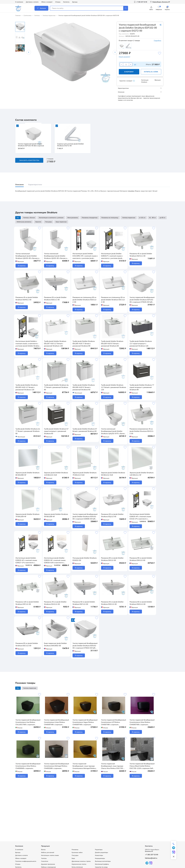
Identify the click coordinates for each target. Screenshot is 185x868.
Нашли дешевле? (124, 57)
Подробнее (157, 40)
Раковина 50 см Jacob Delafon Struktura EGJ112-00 (112, 515)
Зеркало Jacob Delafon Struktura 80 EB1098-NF (27, 474)
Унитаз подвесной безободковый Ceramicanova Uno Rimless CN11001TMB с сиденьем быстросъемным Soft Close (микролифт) (28, 722)
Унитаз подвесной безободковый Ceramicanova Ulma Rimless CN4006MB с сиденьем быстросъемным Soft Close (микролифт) (28, 766)
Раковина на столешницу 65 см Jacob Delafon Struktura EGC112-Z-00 (113, 299)
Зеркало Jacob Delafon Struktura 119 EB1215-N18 (56, 474)
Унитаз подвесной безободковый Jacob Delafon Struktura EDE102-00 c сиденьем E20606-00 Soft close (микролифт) (85, 516)
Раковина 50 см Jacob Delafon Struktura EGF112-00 (84, 603)
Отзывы (57, 2)
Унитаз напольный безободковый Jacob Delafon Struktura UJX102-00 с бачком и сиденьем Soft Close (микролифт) (28, 256)
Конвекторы (99, 855)
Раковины (75, 849)
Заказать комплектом (29, 160)
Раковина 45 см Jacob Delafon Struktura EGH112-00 (55, 603)
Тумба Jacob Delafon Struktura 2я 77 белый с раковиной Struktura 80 (28, 431)
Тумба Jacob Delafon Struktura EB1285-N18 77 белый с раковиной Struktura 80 (84, 343)
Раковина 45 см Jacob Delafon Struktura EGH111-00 (141, 255)
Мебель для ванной (47, 852)
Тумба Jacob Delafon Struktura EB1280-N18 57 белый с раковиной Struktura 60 (84, 387)
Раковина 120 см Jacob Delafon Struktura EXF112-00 (27, 603)
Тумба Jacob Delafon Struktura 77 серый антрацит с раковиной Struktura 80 (142, 387)
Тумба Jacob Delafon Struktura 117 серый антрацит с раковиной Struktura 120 (141, 343)
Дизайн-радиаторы (101, 852)
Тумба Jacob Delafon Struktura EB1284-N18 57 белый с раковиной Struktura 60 (112, 343)
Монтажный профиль (102, 864)
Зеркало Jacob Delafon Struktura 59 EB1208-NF (56, 515)
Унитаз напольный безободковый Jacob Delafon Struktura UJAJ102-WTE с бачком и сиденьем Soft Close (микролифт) (113, 431)
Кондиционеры (100, 858)
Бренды (74, 2)
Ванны (43, 849)
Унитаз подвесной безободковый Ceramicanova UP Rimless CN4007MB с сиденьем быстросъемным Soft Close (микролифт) (113, 722)
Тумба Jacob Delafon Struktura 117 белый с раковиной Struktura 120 (113, 387)
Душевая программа (48, 864)
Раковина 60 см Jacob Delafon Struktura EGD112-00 (141, 603)
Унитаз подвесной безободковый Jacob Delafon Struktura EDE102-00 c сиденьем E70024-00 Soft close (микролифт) (85, 645)
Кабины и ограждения (48, 867)
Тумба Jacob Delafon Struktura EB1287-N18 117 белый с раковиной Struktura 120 (55, 343)
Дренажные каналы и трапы (81, 861)
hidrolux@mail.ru (151, 858)
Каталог (43, 8)
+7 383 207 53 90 (151, 855)
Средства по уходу (101, 867)
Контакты (66, 2)
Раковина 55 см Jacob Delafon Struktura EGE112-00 (112, 603)
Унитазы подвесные (49, 15)
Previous (29, 52)
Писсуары (75, 855)
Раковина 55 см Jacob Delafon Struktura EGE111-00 (55, 298)
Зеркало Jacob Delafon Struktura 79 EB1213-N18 (84, 474)
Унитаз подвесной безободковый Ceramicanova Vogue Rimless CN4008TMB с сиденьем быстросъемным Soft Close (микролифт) (85, 722)
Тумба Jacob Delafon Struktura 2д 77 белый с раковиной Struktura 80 (56, 387)
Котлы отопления (77, 867)
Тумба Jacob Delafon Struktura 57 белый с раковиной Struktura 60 (85, 430)
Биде (73, 858)
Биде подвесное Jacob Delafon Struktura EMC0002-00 (55, 644)
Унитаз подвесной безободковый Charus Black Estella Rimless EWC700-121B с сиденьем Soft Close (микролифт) (142, 766)
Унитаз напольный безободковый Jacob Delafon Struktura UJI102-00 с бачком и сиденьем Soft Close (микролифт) (56, 256)
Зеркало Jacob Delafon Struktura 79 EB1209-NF (27, 515)
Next (115, 52)
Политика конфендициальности (25, 861)
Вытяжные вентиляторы (103, 861)
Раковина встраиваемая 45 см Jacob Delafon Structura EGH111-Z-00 (142, 431)
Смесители (44, 861)
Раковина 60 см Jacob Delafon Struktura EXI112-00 (112, 559)
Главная (18, 15)
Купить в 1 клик (151, 72)
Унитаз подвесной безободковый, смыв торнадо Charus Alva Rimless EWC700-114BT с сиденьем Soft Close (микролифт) (112, 766)
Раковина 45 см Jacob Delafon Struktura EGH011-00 (27, 298)
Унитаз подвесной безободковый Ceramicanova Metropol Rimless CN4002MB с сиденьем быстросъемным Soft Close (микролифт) (56, 766)
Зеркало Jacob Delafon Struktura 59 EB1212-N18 (113, 474)
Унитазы (37, 15)
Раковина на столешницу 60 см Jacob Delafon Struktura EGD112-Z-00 (85, 299)
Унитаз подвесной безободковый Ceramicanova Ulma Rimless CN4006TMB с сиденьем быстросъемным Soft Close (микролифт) (142, 722)
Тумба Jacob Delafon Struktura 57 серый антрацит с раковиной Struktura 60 (56, 431)
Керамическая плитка (79, 864)
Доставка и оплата (32, 2)
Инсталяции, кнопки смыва (50, 855)
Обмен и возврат (46, 2)
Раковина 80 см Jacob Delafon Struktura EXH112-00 (141, 559)
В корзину (129, 72)
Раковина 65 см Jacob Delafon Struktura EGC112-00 (27, 644)
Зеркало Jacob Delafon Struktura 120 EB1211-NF (141, 474)
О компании (19, 2)
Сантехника (27, 15)
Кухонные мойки (77, 852)
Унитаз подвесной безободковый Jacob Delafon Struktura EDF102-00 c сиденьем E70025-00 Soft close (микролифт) (142, 299)
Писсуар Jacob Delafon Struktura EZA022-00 (85, 559)
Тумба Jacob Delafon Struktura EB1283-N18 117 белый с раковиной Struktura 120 (27, 387)
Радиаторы (98, 849)
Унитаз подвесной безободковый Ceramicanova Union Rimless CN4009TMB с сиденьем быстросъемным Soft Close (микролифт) (56, 722)
